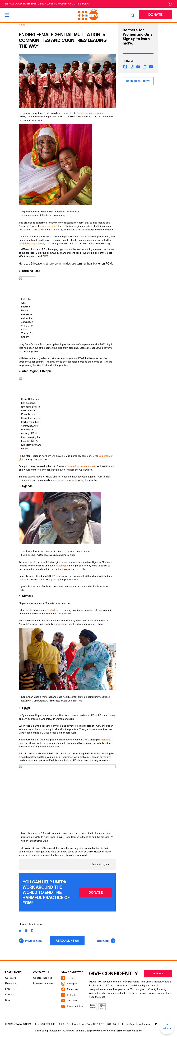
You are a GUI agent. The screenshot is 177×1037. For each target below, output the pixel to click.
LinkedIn (71, 995)
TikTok (70, 977)
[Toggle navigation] (7, 14)
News (8, 1000)
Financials (10, 983)
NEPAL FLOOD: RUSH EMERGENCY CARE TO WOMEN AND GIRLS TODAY (47, 3)
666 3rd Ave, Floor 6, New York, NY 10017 (81, 1024)
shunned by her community (81, 466)
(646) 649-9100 (115, 1024)
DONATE (95, 892)
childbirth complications (31, 243)
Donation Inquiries (43, 983)
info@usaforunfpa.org (138, 1024)
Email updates (74, 1006)
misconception (50, 226)
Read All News (67, 940)
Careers (9, 994)
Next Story (103, 940)
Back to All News (138, 81)
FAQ (7, 988)
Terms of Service (125, 1030)
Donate (155, 14)
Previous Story (33, 940)
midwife (52, 610)
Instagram (72, 983)
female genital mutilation (90, 113)
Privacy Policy (101, 1030)
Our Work (10, 977)
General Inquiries (42, 977)
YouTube (71, 1000)
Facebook (72, 989)
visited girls (62, 565)
